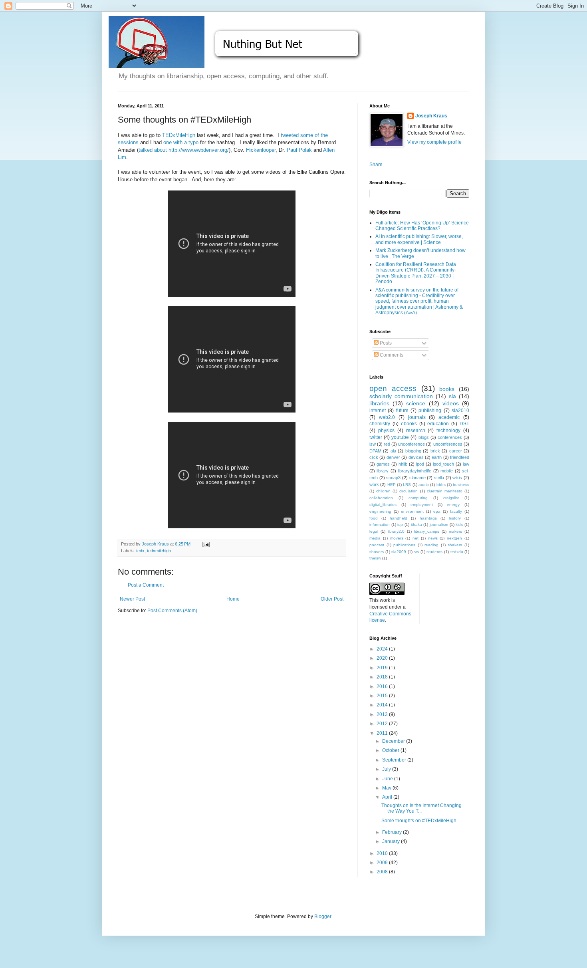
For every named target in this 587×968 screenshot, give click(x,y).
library (383, 470)
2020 (383, 658)
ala (393, 450)
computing (418, 498)
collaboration (381, 498)
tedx (140, 550)
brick (435, 450)
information (379, 524)
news (433, 538)
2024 (383, 649)
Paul (293, 150)
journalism (439, 524)
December (394, 741)
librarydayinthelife (414, 470)
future (402, 410)
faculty (456, 511)
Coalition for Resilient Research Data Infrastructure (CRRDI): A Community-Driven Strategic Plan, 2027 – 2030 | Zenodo (415, 273)
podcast (376, 545)
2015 (383, 695)
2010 (383, 853)
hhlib (403, 464)
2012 (383, 723)
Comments (391, 355)
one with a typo (180, 142)
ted (387, 444)
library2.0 (396, 531)
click (373, 457)
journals (417, 417)
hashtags (428, 518)
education (438, 423)
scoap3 (393, 477)
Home (233, 599)
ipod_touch (443, 464)
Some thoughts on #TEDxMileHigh (418, 820)
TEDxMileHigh (178, 135)
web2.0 (387, 417)
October (391, 750)
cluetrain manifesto (444, 491)
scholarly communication (401, 396)
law (466, 464)
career (455, 450)
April (387, 797)
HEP (391, 484)
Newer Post (132, 599)
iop (400, 524)
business (461, 484)
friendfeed (459, 457)
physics (386, 430)
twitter (375, 437)
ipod (420, 464)
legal (373, 531)
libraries (379, 403)
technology (448, 430)
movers (396, 538)
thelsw (375, 558)
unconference (411, 444)
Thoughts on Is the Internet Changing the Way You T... (421, 808)
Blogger (322, 916)
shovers (376, 551)
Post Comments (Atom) (172, 610)
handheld (398, 518)
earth (437, 457)
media (375, 538)
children (383, 491)
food (373, 518)
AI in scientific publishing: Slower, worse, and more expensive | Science (419, 239)
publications (404, 545)
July (387, 769)
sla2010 (460, 410)
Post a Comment (146, 585)
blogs (423, 437)
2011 (383, 733)
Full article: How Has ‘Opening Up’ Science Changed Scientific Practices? (422, 225)
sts (416, 551)
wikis (457, 477)
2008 (383, 872)
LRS (407, 484)
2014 (383, 705)
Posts (385, 343)
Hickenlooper (261, 150)
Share (376, 164)
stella (439, 477)
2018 (383, 677)
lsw (372, 444)
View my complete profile (434, 142)
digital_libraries (383, 504)
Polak (305, 150)
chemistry (379, 423)
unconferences (447, 444)
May (387, 788)
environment (412, 511)
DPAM (375, 450)
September (394, 760)
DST (464, 423)
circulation (408, 491)
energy (453, 504)
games (383, 464)
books (446, 389)
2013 (383, 714)
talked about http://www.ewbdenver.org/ (184, 150)
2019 (383, 667)
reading (431, 545)
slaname (417, 477)
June (388, 779)
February (392, 832)
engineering (380, 511)
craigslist (451, 498)
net (415, 538)
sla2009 (398, 551)
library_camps (426, 531)
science (415, 403)
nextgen (454, 538)
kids (459, 524)
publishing (429, 410)
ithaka (416, 524)
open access (392, 388)
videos (450, 403)
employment (422, 504)
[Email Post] (205, 544)
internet (377, 410)
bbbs (441, 484)
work (374, 484)
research (415, 430)
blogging (413, 450)
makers (455, 531)
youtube (400, 437)
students (434, 551)
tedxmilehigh (159, 550)
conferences (450, 437)
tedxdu (456, 551)
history (455, 518)
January (391, 841)
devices (416, 457)
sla (452, 396)
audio (423, 484)
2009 (383, 862)
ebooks (409, 423)
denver (393, 457)
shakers (455, 545)
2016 (383, 686)
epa (436, 511)
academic (449, 417)
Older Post (332, 599)
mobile (446, 470)
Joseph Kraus (431, 116)
